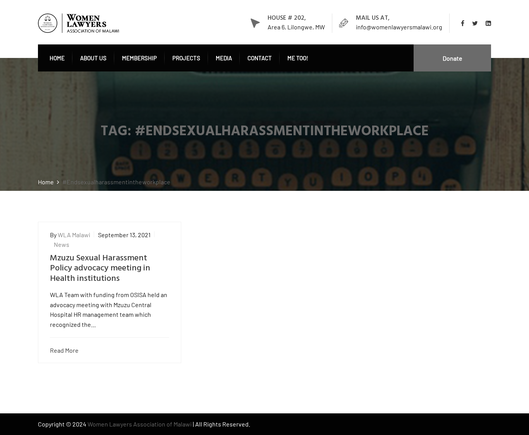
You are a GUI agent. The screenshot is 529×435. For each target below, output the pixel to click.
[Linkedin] (486, 23)
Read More (64, 350)
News (61, 244)
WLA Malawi (74, 234)
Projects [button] (186, 57)
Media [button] (224, 57)
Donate (452, 58)
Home (57, 57)
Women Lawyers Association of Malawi (140, 424)
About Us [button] (93, 57)
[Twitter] (475, 23)
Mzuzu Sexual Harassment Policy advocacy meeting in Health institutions (100, 268)
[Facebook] (464, 23)
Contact (259, 57)
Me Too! (297, 57)
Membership (139, 57)
